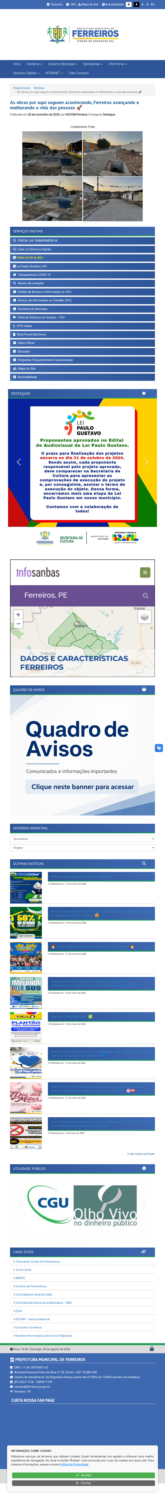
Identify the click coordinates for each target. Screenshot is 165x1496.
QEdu (18, 1323)
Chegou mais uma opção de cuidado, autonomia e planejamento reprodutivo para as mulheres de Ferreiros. (96, 996)
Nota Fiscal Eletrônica (31, 334)
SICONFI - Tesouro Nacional (32, 1332)
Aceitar (85, 1475)
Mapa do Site (89, 4)
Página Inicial (21, 88)
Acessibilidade (114, 4)
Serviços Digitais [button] (24, 73)
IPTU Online (24, 326)
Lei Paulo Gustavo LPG (32, 266)
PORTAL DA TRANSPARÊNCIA (37, 240)
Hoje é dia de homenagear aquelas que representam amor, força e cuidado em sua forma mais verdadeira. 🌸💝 (97, 1101)
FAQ (73, 4)
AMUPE (20, 1290)
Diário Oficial (25, 343)
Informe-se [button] (116, 64)
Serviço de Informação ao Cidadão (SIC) (44, 300)
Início (17, 64)
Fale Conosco (79, 73)
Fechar (85, 1483)
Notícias (39, 88)
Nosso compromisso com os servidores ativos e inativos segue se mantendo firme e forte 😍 (100, 926)
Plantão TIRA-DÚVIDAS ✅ (72, 1029)
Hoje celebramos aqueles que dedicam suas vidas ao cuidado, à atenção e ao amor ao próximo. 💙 (101, 1066)
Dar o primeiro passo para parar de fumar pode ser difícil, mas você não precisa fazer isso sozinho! (100, 1136)
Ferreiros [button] (33, 64)
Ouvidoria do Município (32, 309)
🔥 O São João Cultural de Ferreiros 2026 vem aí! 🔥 (92, 959)
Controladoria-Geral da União (33, 1307)
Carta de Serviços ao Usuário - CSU (41, 317)
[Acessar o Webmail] (147, 1362)
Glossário (56, 4)
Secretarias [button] (91, 64)
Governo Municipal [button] (61, 64)
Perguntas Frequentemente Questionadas (45, 360)
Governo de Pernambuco (31, 1299)
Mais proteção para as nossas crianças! (81, 889)
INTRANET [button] (52, 73)
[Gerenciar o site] (152, 1362)
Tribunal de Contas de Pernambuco (37, 1274)
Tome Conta (23, 1282)
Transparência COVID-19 (34, 275)
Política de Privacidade (74, 1464)
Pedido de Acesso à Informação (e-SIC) (44, 292)
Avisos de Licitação (30, 283)
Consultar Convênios (28, 1340)
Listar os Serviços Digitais (34, 249)
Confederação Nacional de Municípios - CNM (43, 1315)
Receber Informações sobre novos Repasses (43, 1348)
